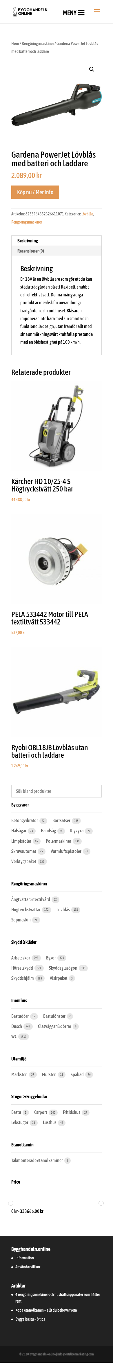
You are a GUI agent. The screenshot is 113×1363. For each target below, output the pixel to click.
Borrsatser (61, 820)
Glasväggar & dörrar (55, 1026)
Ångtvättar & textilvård (31, 899)
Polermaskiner (59, 841)
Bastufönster (54, 1016)
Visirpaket (59, 978)
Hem (15, 43)
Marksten (19, 1074)
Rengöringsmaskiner (38, 43)
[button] (69, 13)
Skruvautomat (24, 851)
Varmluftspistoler (66, 851)
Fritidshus (72, 1112)
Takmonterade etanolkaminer (37, 1160)
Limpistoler (21, 841)
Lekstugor (20, 1122)
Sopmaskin (21, 919)
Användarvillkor (27, 1267)
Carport (41, 1112)
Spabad (77, 1074)
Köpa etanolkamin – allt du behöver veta (46, 1310)
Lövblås (87, 214)
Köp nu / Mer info (35, 192)
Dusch (17, 1026)
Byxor (51, 957)
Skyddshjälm (22, 978)
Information (24, 1258)
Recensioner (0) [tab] (30, 250)
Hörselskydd (22, 968)
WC (14, 1036)
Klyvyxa (77, 830)
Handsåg (49, 830)
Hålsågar (19, 830)
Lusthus (50, 1122)
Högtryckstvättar (26, 909)
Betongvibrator (25, 820)
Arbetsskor (21, 957)
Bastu (16, 1112)
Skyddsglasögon (63, 968)
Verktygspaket (24, 861)
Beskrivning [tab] (27, 240)
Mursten (49, 1074)
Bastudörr (20, 1016)
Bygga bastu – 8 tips (30, 1319)
